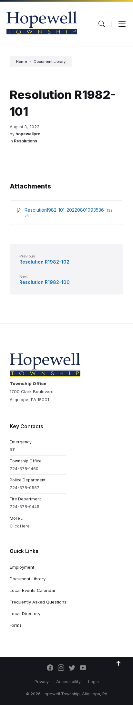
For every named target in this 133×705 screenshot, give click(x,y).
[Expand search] (101, 23)
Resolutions (25, 141)
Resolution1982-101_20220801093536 (65, 210)
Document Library (50, 61)
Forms (16, 625)
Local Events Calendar (33, 590)
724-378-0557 (24, 487)
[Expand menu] (122, 23)
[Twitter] (72, 668)
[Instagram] (61, 668)
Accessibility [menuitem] (68, 681)
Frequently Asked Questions (38, 601)
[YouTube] (83, 668)
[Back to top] (118, 663)
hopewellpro (27, 133)
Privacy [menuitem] (42, 681)
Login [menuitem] (93, 681)
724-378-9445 (24, 506)
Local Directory (25, 613)
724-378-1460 (24, 468)
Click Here (20, 526)
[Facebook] (50, 668)
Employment (22, 567)
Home (21, 61)
